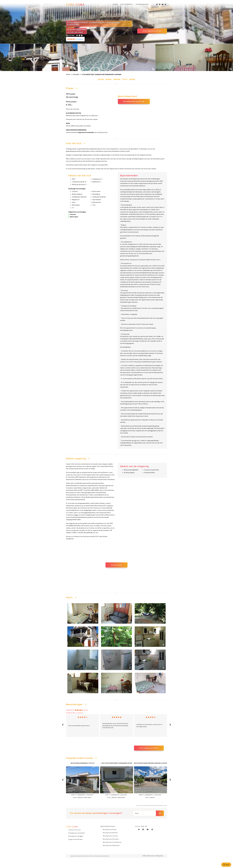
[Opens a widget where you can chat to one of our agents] (226, 865)
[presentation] (63, 724)
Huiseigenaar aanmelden (76, 833)
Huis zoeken (126, 4)
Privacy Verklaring (94, 856)
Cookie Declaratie (104, 856)
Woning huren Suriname (111, 839)
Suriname (76, 74)
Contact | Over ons (74, 830)
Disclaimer (86, 856)
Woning (108, 79)
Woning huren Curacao (110, 836)
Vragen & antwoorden (75, 839)
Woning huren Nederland (111, 845)
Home (115, 4)
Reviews (132, 79)
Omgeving (117, 79)
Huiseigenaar (142, 4)
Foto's (124, 79)
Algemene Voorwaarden (86, 132)
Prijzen (101, 79)
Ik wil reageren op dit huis (152, 31)
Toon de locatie (116, 565)
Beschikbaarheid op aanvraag (133, 101)
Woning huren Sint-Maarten (112, 842)
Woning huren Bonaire (110, 833)
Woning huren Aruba (109, 829)
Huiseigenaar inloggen (75, 836)
